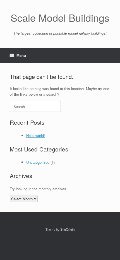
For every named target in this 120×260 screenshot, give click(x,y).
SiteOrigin (67, 229)
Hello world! (35, 135)
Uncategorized (37, 162)
